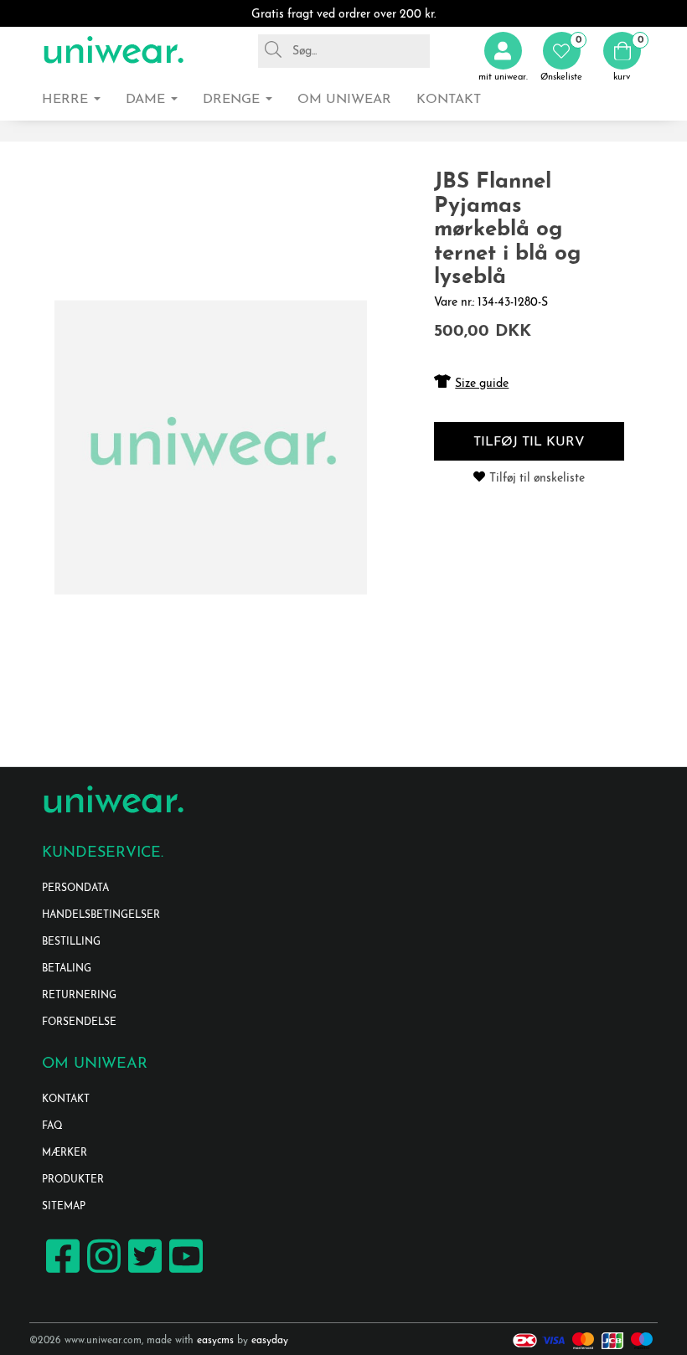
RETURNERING (79, 996)
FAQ (52, 1126)
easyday (269, 1341)
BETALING (66, 969)
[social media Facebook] (61, 1271)
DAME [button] (147, 99)
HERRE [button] (67, 99)
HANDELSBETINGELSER (101, 915)
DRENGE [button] (233, 99)
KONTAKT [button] (448, 99)
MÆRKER (64, 1153)
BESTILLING (71, 942)
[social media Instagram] (102, 1271)
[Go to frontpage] (113, 50)
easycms (215, 1341)
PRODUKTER (73, 1180)
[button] (561, 57)
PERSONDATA (75, 889)
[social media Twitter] (143, 1271)
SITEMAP (63, 1207)
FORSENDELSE (79, 1023)
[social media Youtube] (184, 1271)
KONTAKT (66, 1100)
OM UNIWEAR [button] (344, 99)
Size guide (482, 384)
